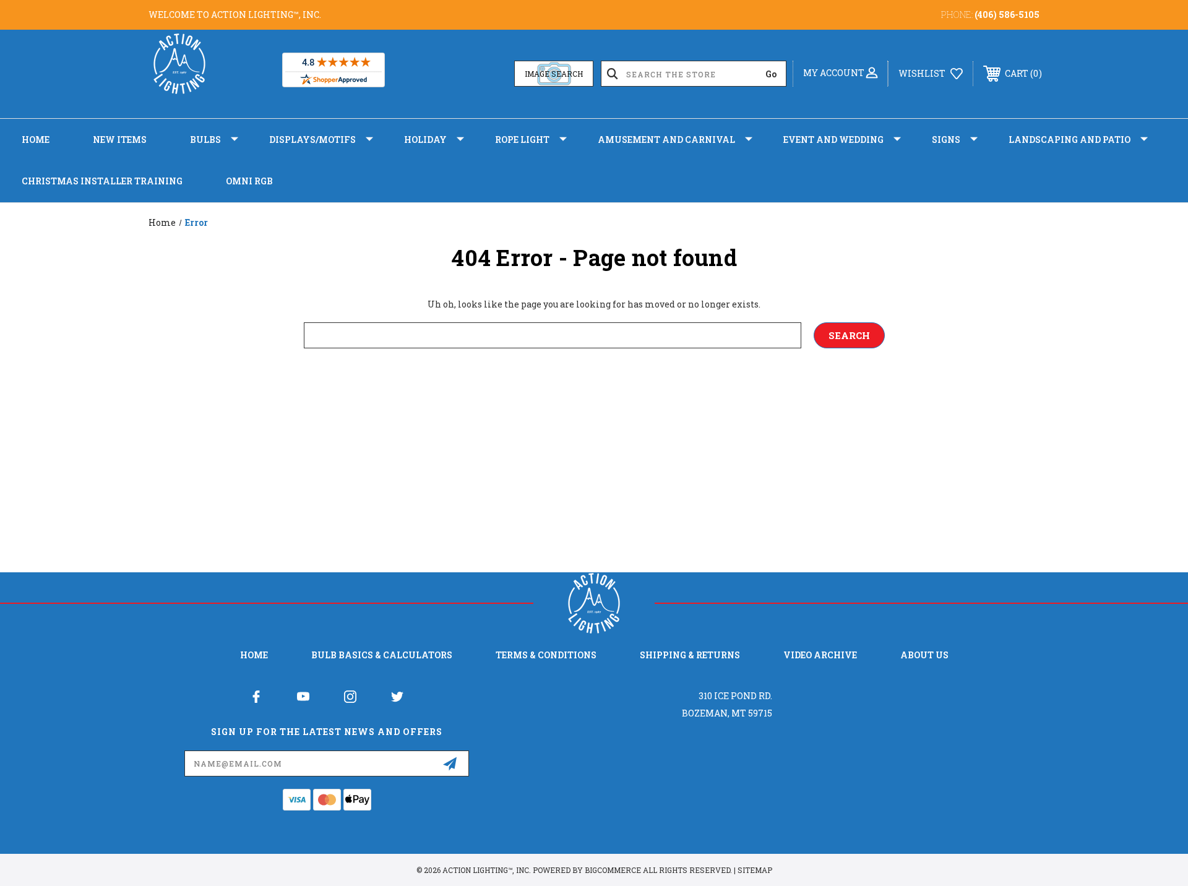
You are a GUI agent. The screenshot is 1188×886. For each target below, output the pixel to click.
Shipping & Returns (690, 655)
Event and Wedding (833, 139)
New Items (120, 139)
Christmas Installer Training (102, 181)
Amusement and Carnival (666, 139)
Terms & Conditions (546, 655)
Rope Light (522, 139)
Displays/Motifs (312, 139)
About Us (924, 655)
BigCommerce (613, 870)
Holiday (425, 139)
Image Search (554, 74)
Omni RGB (249, 181)
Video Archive (820, 655)
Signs (946, 139)
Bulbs (205, 139)
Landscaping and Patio (1069, 139)
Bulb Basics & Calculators (381, 655)
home (254, 655)
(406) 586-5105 (1007, 14)
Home (36, 139)
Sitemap (755, 870)
